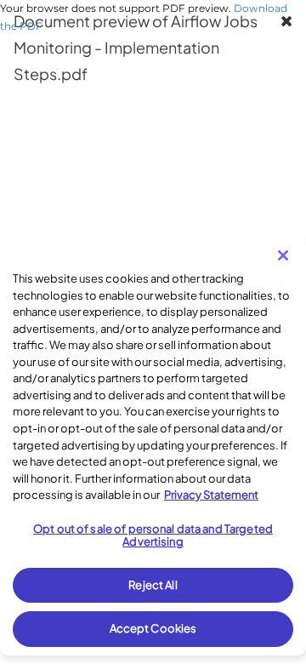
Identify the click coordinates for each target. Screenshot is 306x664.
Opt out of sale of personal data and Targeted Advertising (153, 535)
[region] (153, 446)
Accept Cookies (153, 628)
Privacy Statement (211, 494)
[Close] (283, 255)
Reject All (152, 585)
